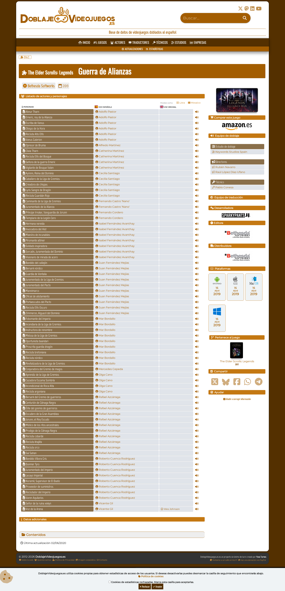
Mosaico (195, 102)
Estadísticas (155, 49)
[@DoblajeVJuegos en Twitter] (240, 8)
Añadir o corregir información (238, 399)
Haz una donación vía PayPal (253, 560)
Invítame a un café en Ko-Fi (224, 560)
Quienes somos (44, 560)
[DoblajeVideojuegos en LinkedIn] (252, 8)
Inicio (86, 42)
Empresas (199, 42)
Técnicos (162, 42)
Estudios (180, 42)
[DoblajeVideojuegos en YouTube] (258, 8)
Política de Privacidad (64, 560)
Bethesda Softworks (41, 85)
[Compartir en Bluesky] (225, 381)
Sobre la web (27, 560)
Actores (119, 42)
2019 (65, 85)
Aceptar (158, 586)
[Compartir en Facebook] (237, 381)
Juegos (102, 42)
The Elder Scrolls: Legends (50, 72)
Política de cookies (152, 576)
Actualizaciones (133, 49)
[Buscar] (245, 18)
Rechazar (146, 586)
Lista (182, 102)
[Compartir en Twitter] (215, 381)
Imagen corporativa (86, 560)
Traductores (140, 42)
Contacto (103, 560)
